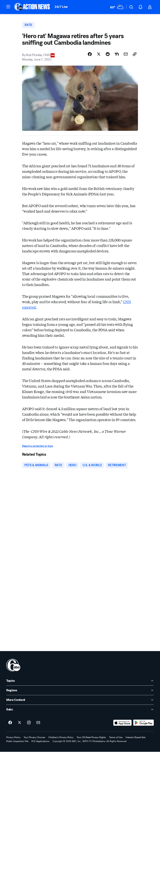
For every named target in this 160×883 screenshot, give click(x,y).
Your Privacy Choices (34, 737)
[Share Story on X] (98, 54)
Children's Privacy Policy (61, 737)
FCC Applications (40, 741)
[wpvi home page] (13, 665)
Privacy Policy (13, 737)
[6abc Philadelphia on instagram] (29, 723)
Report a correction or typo (37, 446)
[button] (8, 7)
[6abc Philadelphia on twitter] (19, 723)
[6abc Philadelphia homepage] (32, 7)
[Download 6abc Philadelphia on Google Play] (143, 723)
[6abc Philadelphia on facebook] (10, 723)
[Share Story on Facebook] (89, 54)
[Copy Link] (134, 54)
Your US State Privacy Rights (91, 737)
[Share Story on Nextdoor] (116, 54)
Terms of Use (116, 737)
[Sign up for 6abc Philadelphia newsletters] (38, 723)
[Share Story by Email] (125, 54)
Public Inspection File (17, 741)
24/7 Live (61, 7)
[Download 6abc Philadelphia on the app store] (122, 723)
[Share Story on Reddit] (107, 54)
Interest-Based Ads (136, 737)
